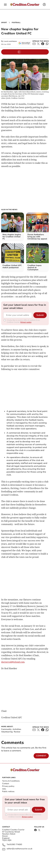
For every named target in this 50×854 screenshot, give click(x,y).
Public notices (8, 791)
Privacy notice (25, 322)
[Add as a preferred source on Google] (24, 43)
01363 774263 (16, 844)
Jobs (4, 789)
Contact (5, 783)
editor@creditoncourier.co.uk (19, 849)
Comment (41, 755)
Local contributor (10, 41)
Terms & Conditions (11, 781)
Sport (4, 22)
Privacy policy (8, 786)
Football (16, 22)
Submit (40, 315)
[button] (5, 4)
